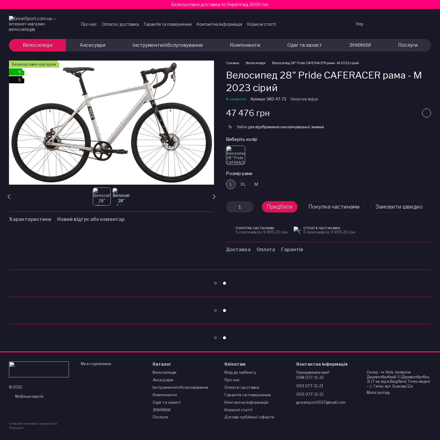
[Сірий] (235, 155)
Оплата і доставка (120, 24)
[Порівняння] (395, 24)
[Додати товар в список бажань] (426, 113)
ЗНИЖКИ (360, 45)
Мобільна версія (28, 396)
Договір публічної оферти (249, 417)
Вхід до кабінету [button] (240, 372)
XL (243, 184)
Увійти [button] (242, 127)
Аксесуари (92, 45)
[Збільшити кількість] (249, 206)
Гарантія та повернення (168, 24)
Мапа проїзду (378, 392)
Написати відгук (304, 99)
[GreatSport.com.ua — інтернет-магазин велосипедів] (39, 369)
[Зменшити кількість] (230, 206)
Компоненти (245, 45)
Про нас (89, 24)
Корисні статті (261, 24)
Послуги (408, 45)
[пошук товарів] (339, 24)
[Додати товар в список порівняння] (411, 113)
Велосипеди (37, 45)
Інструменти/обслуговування (168, 45)
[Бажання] (379, 24)
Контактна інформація (219, 24)
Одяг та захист (304, 45)
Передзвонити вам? (312, 372)
